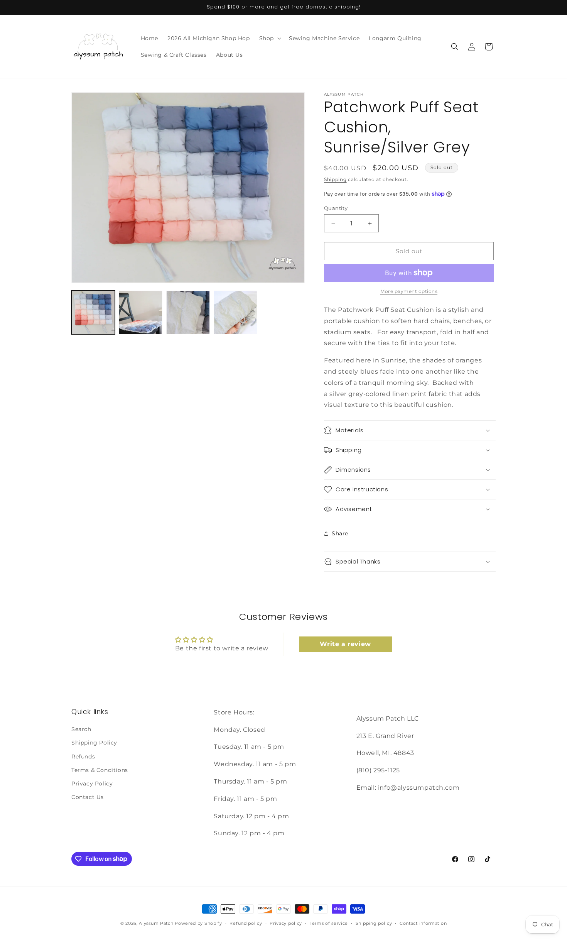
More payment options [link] (408, 291)
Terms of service (329, 923)
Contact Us (87, 797)
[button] (269, 38)
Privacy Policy (92, 783)
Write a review (345, 644)
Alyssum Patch (156, 923)
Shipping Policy (94, 743)
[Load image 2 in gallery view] (140, 312)
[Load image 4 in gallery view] (235, 312)
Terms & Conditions (99, 770)
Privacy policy (286, 923)
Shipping (335, 179)
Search (81, 729)
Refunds (83, 756)
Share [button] (340, 533)
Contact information (423, 923)
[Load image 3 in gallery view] (188, 312)
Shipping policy (374, 923)
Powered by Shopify (198, 923)
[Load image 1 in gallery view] (93, 312)
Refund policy (246, 923)
